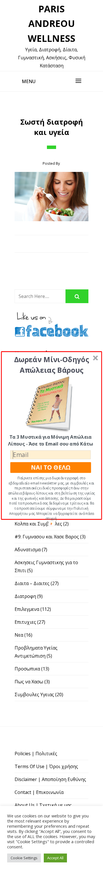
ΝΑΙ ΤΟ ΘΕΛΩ (50, 467)
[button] (51, 364)
